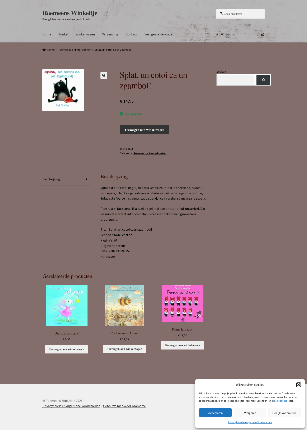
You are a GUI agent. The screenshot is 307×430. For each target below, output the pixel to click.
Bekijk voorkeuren (284, 413)
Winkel (63, 34)
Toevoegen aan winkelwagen (144, 129)
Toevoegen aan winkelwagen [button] (66, 349)
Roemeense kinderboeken (74, 50)
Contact (131, 34)
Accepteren (215, 413)
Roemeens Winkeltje (69, 13)
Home (46, 34)
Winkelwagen (85, 34)
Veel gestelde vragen (159, 34)
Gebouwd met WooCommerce (124, 406)
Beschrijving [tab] (51, 179)
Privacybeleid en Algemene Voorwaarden (250, 422)
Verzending (110, 34)
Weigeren (250, 413)
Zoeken (221, 71)
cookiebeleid (280, 400)
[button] (299, 385)
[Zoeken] (263, 80)
